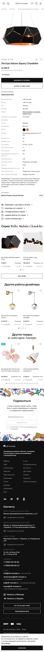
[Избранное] (32, 3)
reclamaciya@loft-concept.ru (15, 577)
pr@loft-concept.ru (11, 583)
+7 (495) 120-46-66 (11, 562)
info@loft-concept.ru (12, 573)
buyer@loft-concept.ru (12, 586)
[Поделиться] (36, 59)
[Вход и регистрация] (40, 3)
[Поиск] (8, 3)
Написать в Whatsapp (15, 594)
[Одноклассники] (24, 499)
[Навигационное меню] (3, 3)
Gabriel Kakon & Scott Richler (12, 195)
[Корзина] (36, 3)
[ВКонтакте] (5, 499)
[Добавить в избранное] (41, 59)
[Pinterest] (17, 499)
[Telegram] (11, 499)
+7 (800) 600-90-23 (11, 565)
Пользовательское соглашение (16, 633)
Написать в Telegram (15, 598)
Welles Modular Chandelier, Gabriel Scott (31, 113)
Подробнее (5, 643)
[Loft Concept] (22, 3)
